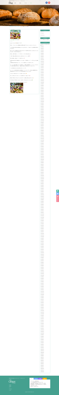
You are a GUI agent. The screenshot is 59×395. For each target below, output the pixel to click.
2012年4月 (42, 304)
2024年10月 (42, 82)
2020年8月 (42, 162)
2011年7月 (42, 318)
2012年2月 (42, 307)
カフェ (36, 378)
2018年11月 (42, 196)
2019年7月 (42, 183)
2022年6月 (42, 127)
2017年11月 (42, 215)
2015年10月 (42, 236)
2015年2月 (42, 249)
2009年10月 (42, 352)
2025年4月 (42, 72)
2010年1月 (42, 347)
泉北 (44, 378)
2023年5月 (42, 109)
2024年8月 (42, 85)
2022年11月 (42, 119)
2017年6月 (42, 223)
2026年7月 (42, 48)
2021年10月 (42, 140)
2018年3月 (42, 209)
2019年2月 (42, 191)
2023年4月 (42, 111)
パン (10, 387)
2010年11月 (42, 331)
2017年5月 (42, 225)
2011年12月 (42, 310)
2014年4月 (42, 265)
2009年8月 (42, 355)
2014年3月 (42, 267)
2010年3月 (42, 344)
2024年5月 (42, 90)
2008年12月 (42, 368)
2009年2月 (42, 365)
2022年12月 (42, 117)
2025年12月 (42, 59)
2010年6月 (42, 339)
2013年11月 (42, 273)
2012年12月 (42, 291)
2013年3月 (42, 286)
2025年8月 (42, 66)
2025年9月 (42, 64)
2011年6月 (42, 320)
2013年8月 (42, 278)
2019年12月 (42, 175)
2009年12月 (42, 349)
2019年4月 (42, 188)
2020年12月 (42, 156)
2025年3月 (42, 74)
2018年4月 (42, 207)
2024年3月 (42, 93)
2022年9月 (42, 122)
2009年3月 (42, 363)
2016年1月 (42, 231)
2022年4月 (42, 130)
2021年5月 (42, 148)
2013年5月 (42, 283)
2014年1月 (42, 270)
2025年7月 (42, 67)
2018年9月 (42, 199)
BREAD (57, 198)
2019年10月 (42, 178)
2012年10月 (42, 294)
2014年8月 (42, 259)
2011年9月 (42, 315)
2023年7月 (42, 106)
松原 (40, 378)
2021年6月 (42, 146)
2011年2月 (42, 326)
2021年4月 (42, 149)
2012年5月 (42, 302)
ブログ (10, 390)
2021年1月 (42, 154)
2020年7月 (42, 164)
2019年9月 (42, 180)
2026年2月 (42, 56)
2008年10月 (42, 371)
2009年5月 (42, 360)
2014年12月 (42, 252)
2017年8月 (42, 220)
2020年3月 (42, 170)
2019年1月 (42, 193)
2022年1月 (42, 135)
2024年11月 (42, 80)
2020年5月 (42, 167)
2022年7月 (42, 125)
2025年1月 (42, 77)
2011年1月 (42, 328)
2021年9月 (42, 141)
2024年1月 (42, 96)
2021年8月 (42, 143)
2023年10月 (42, 101)
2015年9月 (42, 238)
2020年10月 (42, 159)
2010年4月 (42, 342)
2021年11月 (42, 138)
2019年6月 (42, 185)
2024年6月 (42, 88)
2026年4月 (42, 53)
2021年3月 (42, 151)
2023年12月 (42, 98)
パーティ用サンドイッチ (44, 39)
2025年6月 (42, 69)
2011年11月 (42, 312)
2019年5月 (42, 186)
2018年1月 (42, 212)
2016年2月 (42, 230)
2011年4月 (42, 323)
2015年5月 (42, 244)
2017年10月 (42, 217)
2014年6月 (42, 262)
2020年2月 (42, 172)
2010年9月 (42, 334)
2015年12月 (42, 233)
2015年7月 (42, 241)
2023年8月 (42, 104)
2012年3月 (42, 305)
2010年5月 (42, 341)
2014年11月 (42, 254)
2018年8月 (42, 201)
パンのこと (42, 33)
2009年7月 (42, 357)
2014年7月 (42, 260)
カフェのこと (43, 35)
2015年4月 (42, 246)
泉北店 (57, 194)
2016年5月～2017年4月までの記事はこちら (45, 45)
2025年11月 (42, 61)
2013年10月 (42, 275)
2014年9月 (42, 257)
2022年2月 (42, 133)
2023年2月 (42, 114)
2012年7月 (42, 299)
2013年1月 (42, 289)
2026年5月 (42, 51)
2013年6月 (42, 281)
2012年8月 (42, 297)
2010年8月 (42, 336)
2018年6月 (42, 204)
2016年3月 (42, 228)
